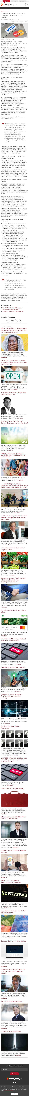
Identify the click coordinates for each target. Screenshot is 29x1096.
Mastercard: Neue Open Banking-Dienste (13, 311)
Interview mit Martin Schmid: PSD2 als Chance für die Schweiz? (14, 818)
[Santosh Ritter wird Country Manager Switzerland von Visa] (14, 405)
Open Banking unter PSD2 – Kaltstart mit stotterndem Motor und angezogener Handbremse (13, 580)
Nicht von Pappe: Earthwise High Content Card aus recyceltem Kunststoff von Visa (14, 423)
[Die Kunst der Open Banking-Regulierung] (14, 738)
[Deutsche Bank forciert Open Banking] (14, 951)
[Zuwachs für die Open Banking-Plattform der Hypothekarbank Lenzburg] (14, 708)
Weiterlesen (4, 357)
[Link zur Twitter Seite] (13, 1082)
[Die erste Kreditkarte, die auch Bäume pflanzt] (14, 622)
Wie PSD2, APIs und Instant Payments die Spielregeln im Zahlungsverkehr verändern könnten (14, 760)
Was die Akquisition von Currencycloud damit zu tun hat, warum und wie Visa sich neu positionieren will (14, 330)
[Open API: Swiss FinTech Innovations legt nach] (14, 862)
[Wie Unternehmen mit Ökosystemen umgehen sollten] (14, 560)
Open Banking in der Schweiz (11, 1031)
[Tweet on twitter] (12, 320)
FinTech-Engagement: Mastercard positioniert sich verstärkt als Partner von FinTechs (13, 455)
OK (14, 1093)
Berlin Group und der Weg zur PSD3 (13, 667)
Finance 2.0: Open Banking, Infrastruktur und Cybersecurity (11, 881)
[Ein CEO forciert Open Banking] (14, 1012)
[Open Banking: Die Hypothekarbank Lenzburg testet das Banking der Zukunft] (14, 983)
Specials (14, 1)
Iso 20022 (22, 1)
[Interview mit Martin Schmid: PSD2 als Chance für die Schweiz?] (14, 829)
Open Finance (15, 21)
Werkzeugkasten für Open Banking (12, 788)
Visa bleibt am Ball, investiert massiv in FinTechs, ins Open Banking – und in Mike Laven (14, 517)
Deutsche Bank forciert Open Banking (13, 941)
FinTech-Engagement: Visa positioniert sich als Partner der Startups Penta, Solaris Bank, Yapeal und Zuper (14, 485)
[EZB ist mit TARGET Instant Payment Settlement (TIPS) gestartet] (14, 651)
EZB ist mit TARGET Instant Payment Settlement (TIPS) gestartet (13, 639)
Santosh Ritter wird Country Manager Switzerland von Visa (13, 393)
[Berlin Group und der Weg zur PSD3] (14, 678)
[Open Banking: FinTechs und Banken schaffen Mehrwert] (14, 923)
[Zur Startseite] (9, 4)
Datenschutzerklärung (9, 1090)
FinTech (21, 21)
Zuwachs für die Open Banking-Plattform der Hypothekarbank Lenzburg (11, 696)
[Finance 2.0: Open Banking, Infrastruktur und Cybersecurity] (14, 893)
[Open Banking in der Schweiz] (14, 1042)
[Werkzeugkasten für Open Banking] (14, 799)
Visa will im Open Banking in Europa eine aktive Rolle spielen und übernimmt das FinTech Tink (14, 362)
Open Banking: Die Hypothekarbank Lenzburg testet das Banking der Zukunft (13, 971)
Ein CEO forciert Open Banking (11, 1001)
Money (6, 1)
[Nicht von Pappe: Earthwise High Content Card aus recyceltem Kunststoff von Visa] (14, 435)
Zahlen (26, 21)
